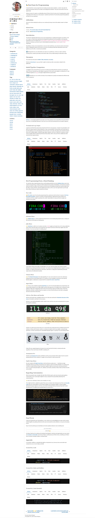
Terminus (65, 86)
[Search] (69, 1)
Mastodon (46, 59)
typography (12, 114)
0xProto (28, 84)
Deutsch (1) (12, 71)
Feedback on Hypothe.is (77, 19)
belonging (11, 81)
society (17, 107)
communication (12, 84)
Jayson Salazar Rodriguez (15, 34)
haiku (17, 89)
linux (15, 95)
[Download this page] (64, 1)
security (11, 107)
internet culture (16, 93)
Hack (49, 84)
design (19, 42)
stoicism (11, 110)
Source (59, 86)
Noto (48, 86)
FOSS (13, 79)
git (13, 88)
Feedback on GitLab (76, 21)
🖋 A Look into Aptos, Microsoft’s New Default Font (40, 29)
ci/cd (17, 82)
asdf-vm (17, 79)
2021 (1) (11, 125)
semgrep (14, 107)
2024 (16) (11, 120)
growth (11, 89)
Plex (52, 86)
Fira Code (30, 195)
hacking (14, 89)
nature (19, 96)
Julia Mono (30, 226)
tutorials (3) (13, 66)
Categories (13, 51)
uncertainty (19, 114)
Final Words (74, 15)
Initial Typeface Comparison (77, 9)
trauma (15, 112)
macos (20, 95)
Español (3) (12, 74)
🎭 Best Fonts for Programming (36, 31)
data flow (21, 84)
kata (20, 93)
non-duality (16, 98)
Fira (45, 84)
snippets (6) (13, 64)
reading (11, 103)
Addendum (74, 3)
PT (55, 86)
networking (12, 98)
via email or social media (32, 434)
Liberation (33, 86)
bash (19, 79)
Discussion (74, 7)
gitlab (18, 88)
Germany (12, 36)
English (12, 38)
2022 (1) (11, 124)
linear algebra (12, 95)
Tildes (42, 59)
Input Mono (44, 285)
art (14, 79)
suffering (16, 110)
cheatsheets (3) (14, 55)
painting (11, 100)
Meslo (43, 86)
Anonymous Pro (34, 355)
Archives (12, 118)
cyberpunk (17, 84)
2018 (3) (11, 127)
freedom (11, 88)
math (22, 95)
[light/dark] (67, 1)
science (20, 105)
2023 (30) (11, 122)
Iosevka (54, 84)
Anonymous (35, 84)
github (15, 88)
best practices (16, 81)
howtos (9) (13, 57)
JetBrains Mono (31, 218)
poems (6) (13, 60)
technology (13, 41)
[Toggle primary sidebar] (26, 1)
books (11, 82)
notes (12, 39)
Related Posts (75, 4)
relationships (15, 103)
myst (17, 96)
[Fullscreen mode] (65, 1)
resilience (19, 103)
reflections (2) (14, 62)
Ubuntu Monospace (34, 276)
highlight (16, 42)
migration (11, 96)
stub (14, 110)
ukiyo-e (15, 114)
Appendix (73, 16)
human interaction (13, 91)
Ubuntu (28, 89)
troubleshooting (20, 112)
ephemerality (19, 86)
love (17, 95)
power (19, 100)
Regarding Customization (76, 13)
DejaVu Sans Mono (39, 363)
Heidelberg (16, 36)
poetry (17, 100)
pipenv (14, 100)
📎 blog (11, 29)
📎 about (12, 27)
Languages (13, 69)
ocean (20, 98)
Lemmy (51, 59)
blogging (20, 81)
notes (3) (13, 59)
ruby (22, 103)
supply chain (21, 110)
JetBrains (64, 84)
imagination (21, 91)
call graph (14, 82)
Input (59, 84)
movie (14, 96)
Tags (11, 77)
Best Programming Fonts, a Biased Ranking (78, 12)
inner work (11, 93)
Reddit (39, 59)
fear (22, 86)
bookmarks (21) (14, 53)
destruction (14, 86)
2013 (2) (11, 129)
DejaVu (41, 84)
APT (10, 79)
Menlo (38, 86)
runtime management (13, 105)
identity (17, 91)
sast (18, 105)
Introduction (74, 6)
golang (20, 88)
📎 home (12, 25)
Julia (28, 86)
